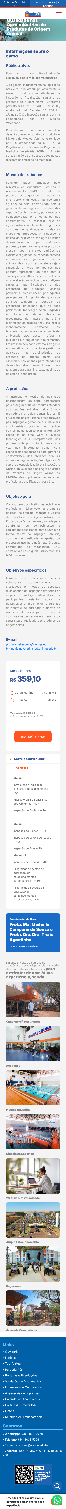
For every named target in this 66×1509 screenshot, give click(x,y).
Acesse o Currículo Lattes (26, 946)
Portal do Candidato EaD (14, 4)
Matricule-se (33, 737)
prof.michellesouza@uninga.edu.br (27, 644)
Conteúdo (22, 767)
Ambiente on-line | (48, 3)
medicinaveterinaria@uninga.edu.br (33, 648)
